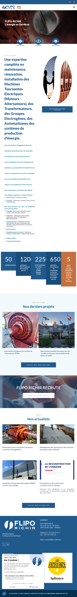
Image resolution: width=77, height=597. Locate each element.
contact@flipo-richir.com (53, 540)
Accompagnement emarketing (53, 593)
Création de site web (37, 593)
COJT (66, 593)
